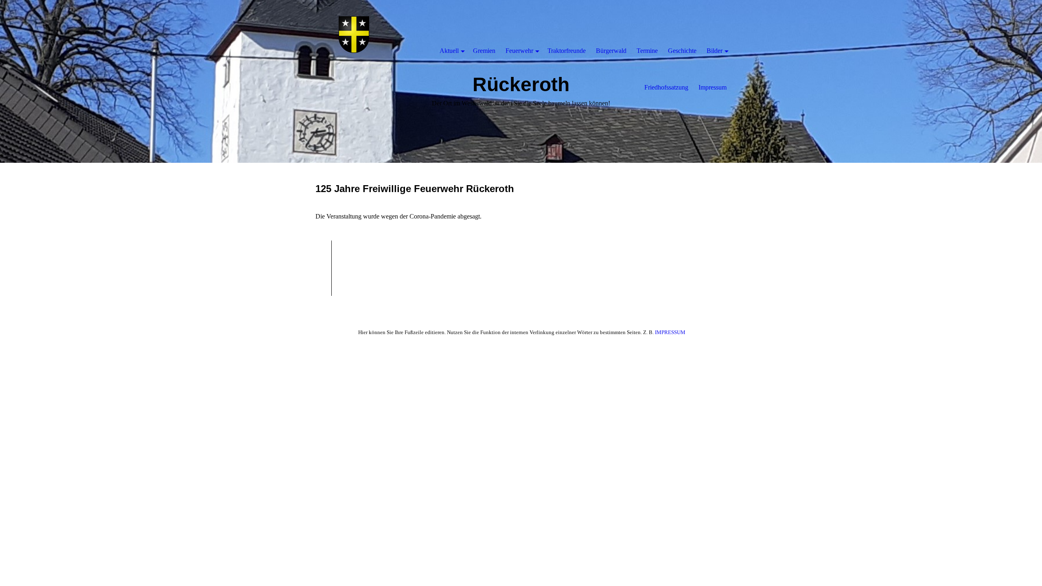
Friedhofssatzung (666, 87)
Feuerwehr (519, 50)
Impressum (712, 87)
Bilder (714, 50)
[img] (354, 34)
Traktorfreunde (566, 50)
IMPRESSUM (670, 332)
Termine (647, 50)
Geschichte (682, 50)
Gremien (484, 50)
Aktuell (449, 50)
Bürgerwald (611, 50)
